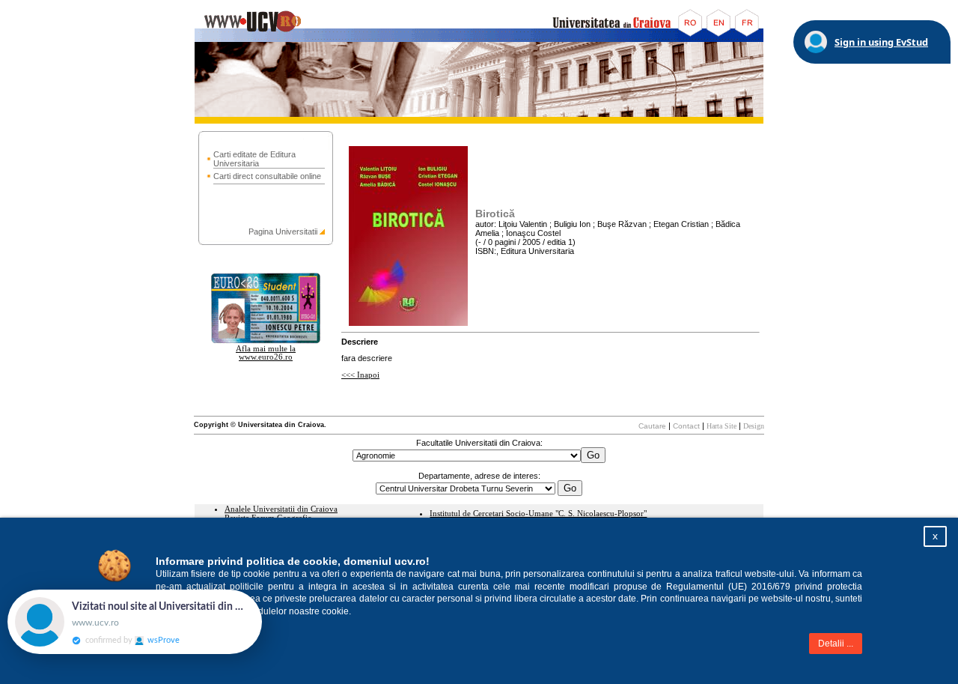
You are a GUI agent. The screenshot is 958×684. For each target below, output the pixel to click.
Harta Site (721, 426)
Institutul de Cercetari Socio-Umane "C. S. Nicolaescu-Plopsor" (538, 513)
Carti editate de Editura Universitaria (254, 159)
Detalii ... (835, 643)
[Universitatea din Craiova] (479, 39)
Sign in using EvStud (881, 42)
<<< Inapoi (360, 375)
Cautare (652, 426)
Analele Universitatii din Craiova (281, 509)
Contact (686, 426)
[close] (261, 597)
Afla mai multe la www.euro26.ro (266, 353)
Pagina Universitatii (282, 231)
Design (753, 426)
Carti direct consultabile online (267, 176)
